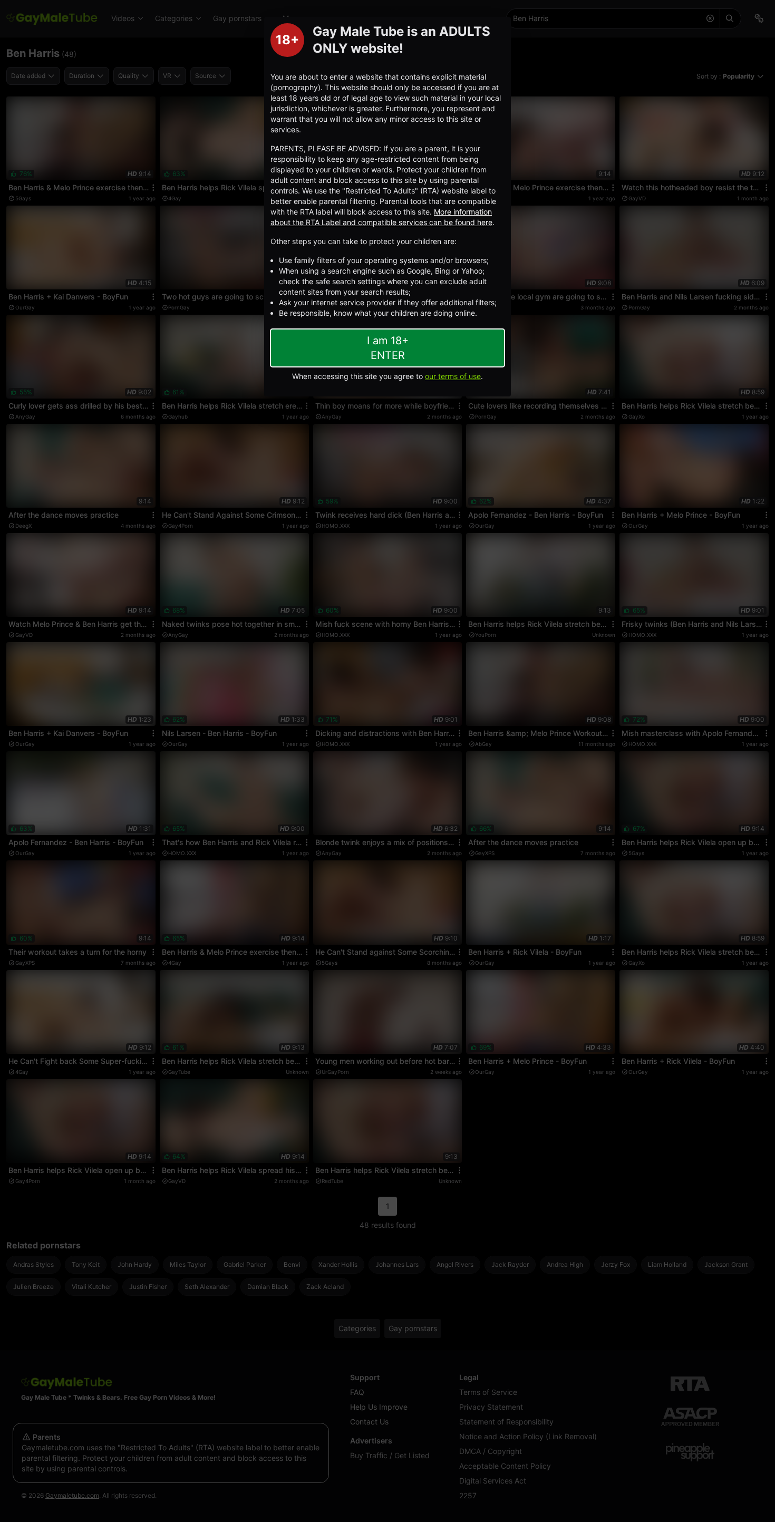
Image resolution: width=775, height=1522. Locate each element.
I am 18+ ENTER (388, 348)
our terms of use (453, 376)
